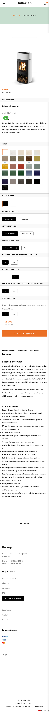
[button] (5, 152)
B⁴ (20, 15)
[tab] (8, 351)
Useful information (9, 578)
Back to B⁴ (26, 523)
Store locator (7, 610)
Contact (5, 615)
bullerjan (27, 700)
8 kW (8, 113)
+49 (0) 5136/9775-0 (15, 561)
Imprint (17, 703)
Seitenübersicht (7, 620)
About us (5, 583)
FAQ (3, 593)
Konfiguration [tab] (8, 100)
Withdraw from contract (13, 598)
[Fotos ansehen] (24, 62)
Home (15, 15)
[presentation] (4, 144)
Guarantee (6, 588)
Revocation (39, 706)
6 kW (4, 113)
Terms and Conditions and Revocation (19, 706)
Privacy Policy (27, 703)
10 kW (14, 113)
